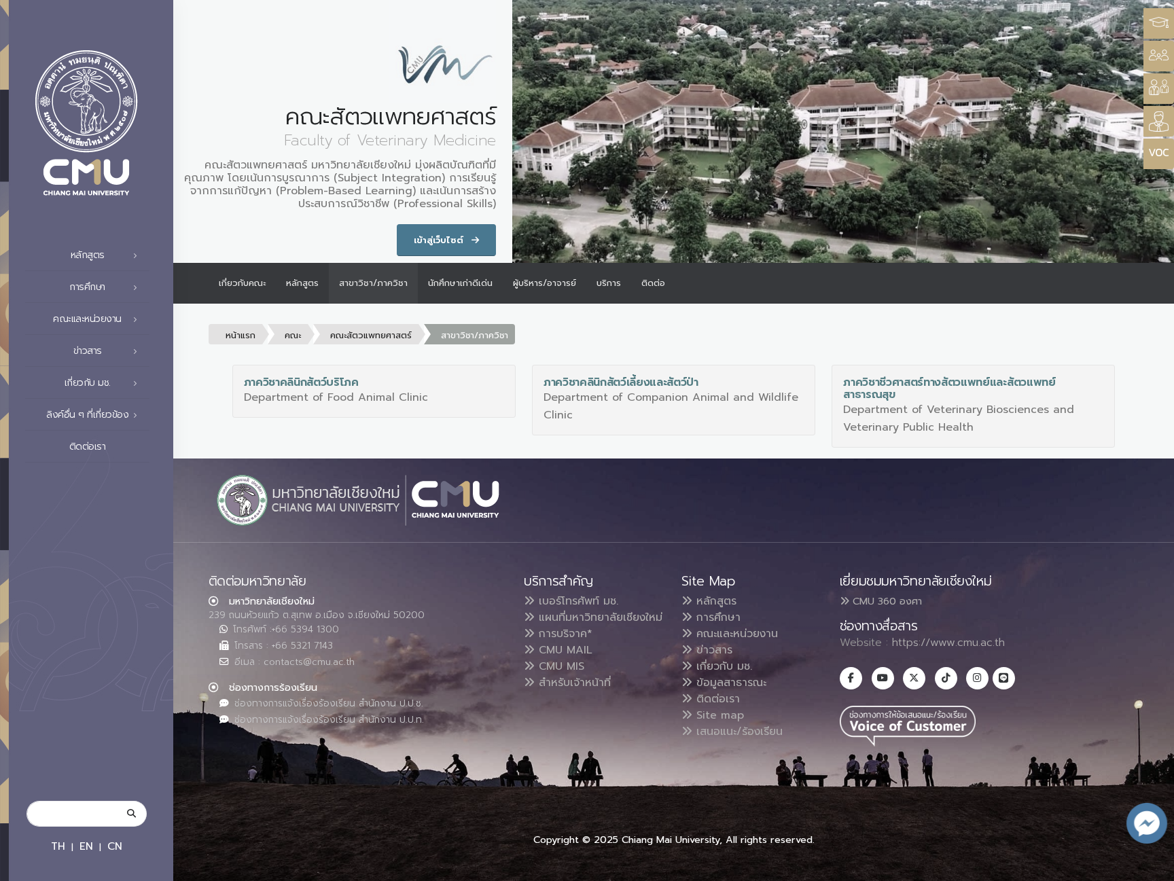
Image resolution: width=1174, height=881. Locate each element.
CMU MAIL (563, 650)
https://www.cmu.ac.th (948, 642)
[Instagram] (977, 678)
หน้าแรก (240, 335)
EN (86, 846)
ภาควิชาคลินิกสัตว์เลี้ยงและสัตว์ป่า (621, 382)
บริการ (609, 282)
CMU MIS (559, 666)
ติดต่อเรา (87, 446)
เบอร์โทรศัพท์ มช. (576, 601)
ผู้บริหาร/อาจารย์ (544, 282)
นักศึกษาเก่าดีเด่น (460, 282)
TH (58, 846)
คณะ (293, 335)
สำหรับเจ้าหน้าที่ (573, 683)
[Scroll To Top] (1150, 865)
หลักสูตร (302, 282)
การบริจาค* (563, 634)
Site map (718, 715)
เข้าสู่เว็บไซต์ (440, 240)
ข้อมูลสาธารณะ (729, 683)
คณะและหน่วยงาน (735, 634)
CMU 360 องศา (885, 601)
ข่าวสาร (712, 650)
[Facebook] (851, 678)
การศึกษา (716, 617)
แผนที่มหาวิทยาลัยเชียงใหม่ (598, 617)
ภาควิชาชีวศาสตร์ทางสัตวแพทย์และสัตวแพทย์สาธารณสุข (949, 388)
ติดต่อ (653, 282)
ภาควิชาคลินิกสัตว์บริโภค (301, 382)
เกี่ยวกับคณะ (242, 282)
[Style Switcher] (1158, 56)
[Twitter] (914, 678)
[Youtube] (883, 678)
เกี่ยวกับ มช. (722, 666)
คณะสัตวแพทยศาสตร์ (371, 335)
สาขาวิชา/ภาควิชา (373, 282)
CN (114, 846)
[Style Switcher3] (1158, 23)
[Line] (1004, 678)
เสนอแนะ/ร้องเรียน (737, 731)
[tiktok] (946, 678)
